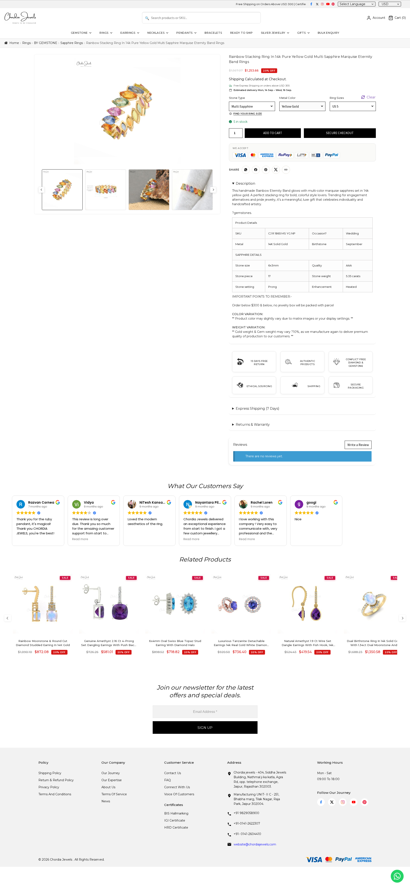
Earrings (127, 32)
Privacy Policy (48, 787)
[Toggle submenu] (89, 32)
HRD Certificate (176, 827)
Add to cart (272, 133)
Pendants (184, 32)
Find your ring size (247, 113)
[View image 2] (105, 189)
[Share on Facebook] (256, 170)
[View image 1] (62, 189)
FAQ (167, 780)
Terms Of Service (114, 794)
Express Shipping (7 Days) (257, 408)
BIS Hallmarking (176, 813)
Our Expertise (111, 780)
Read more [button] (80, 539)
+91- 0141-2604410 (247, 834)
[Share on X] (276, 170)
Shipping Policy (49, 773)
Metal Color (287, 97)
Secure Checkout (340, 133)
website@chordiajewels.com (255, 844)
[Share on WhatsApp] (246, 170)
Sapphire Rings (71, 43)
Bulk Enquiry (328, 32)
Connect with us (177, 787)
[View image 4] (192, 189)
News (105, 801)
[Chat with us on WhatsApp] (397, 876)
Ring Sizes (337, 97)
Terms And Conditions (54, 794)
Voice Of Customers (179, 794)
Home (14, 43)
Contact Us (172, 773)
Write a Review (358, 445)
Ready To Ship (241, 32)
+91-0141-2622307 (247, 823)
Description (245, 183)
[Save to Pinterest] (266, 170)
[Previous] (7, 618)
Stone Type (237, 97)
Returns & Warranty (253, 425)
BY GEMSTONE (45, 43)
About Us (108, 787)
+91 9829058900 (246, 813)
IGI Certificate (174, 820)
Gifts (301, 32)
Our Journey (110, 773)
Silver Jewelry (273, 32)
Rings (104, 32)
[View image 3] (149, 189)
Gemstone (79, 32)
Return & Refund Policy (56, 780)
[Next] (402, 618)
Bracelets (213, 32)
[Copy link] (286, 170)
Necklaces (155, 32)
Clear (371, 97)
